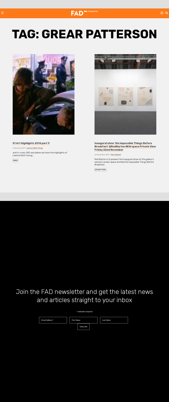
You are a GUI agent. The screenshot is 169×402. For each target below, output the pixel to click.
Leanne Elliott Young (35, 148)
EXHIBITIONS (100, 170)
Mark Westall (116, 155)
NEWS (15, 160)
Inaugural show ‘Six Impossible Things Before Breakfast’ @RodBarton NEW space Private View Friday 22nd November (125, 146)
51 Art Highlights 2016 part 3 (31, 143)
